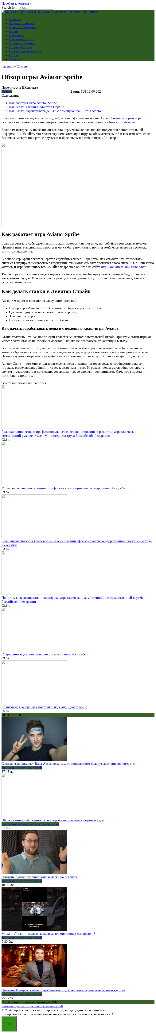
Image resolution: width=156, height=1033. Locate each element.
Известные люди (21, 39)
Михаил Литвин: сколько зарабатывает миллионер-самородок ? (48, 933)
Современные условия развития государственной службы (44, 654)
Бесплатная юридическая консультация (30, 824)
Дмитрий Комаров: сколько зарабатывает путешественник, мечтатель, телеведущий (63, 990)
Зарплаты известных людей (22, 767)
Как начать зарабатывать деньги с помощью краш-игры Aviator (55, 111)
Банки (13, 31)
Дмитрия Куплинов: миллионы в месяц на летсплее (40, 877)
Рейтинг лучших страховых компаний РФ (32, 1006)
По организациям (22, 43)
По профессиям (20, 47)
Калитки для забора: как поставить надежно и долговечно (44, 707)
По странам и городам (25, 51)
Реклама (15, 59)
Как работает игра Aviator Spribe (33, 103)
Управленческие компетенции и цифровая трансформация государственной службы (64, 488)
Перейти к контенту (16, 3)
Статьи (14, 55)
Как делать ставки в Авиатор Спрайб (36, 107)
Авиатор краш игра (127, 118)
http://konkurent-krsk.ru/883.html (124, 267)
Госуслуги (16, 35)
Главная (15, 19)
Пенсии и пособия (22, 27)
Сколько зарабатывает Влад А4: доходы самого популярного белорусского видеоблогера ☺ (68, 763)
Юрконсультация (21, 23)
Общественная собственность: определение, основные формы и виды (53, 820)
